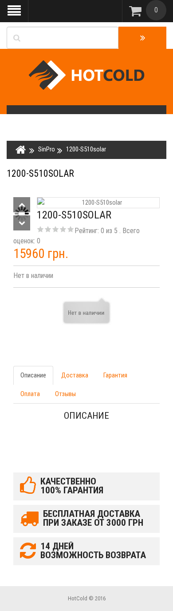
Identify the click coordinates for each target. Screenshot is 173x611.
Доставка (74, 375)
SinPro (46, 149)
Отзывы (65, 394)
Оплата (30, 394)
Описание (33, 375)
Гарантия (115, 375)
